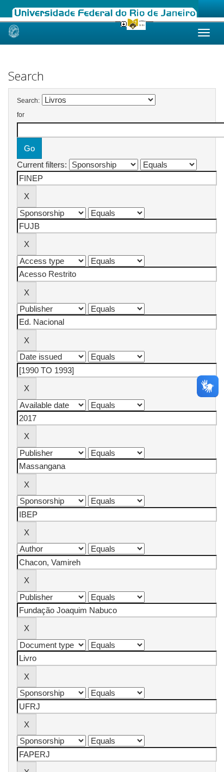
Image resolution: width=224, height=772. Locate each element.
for (20, 115)
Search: (28, 100)
